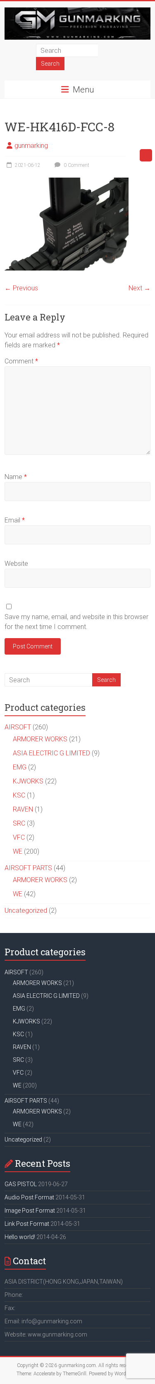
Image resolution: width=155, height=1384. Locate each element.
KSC (19, 795)
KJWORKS (28, 781)
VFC (19, 837)
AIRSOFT (18, 727)
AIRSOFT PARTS (28, 868)
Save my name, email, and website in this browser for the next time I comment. (76, 622)
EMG (19, 767)
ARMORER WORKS (40, 739)
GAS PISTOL (21, 1184)
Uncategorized (26, 910)
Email (15, 520)
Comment (21, 361)
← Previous (21, 288)
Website (16, 563)
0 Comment (75, 165)
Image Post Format (30, 1210)
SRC (19, 823)
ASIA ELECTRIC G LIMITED (51, 753)
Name (16, 477)
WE (17, 851)
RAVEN (23, 809)
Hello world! (20, 1237)
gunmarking (31, 146)
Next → (139, 288)
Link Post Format (27, 1223)
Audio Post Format (29, 1197)
